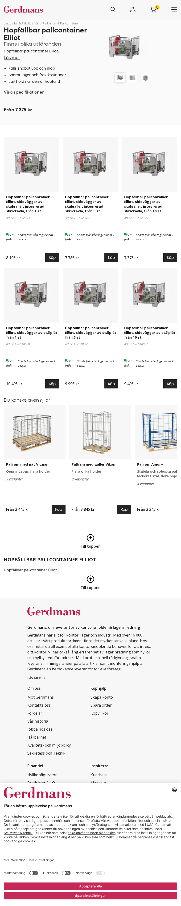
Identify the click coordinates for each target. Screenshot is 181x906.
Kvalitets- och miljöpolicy (49, 745)
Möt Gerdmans (40, 697)
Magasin (98, 782)
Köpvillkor (99, 713)
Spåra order (101, 705)
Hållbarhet (36, 737)
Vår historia (37, 721)
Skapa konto (101, 697)
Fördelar (34, 713)
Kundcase (98, 774)
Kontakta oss (39, 705)
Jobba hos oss (39, 729)
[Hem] (37, 9)
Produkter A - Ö (41, 782)
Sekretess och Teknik (46, 753)
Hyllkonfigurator (42, 774)
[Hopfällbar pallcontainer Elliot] (120, 78)
